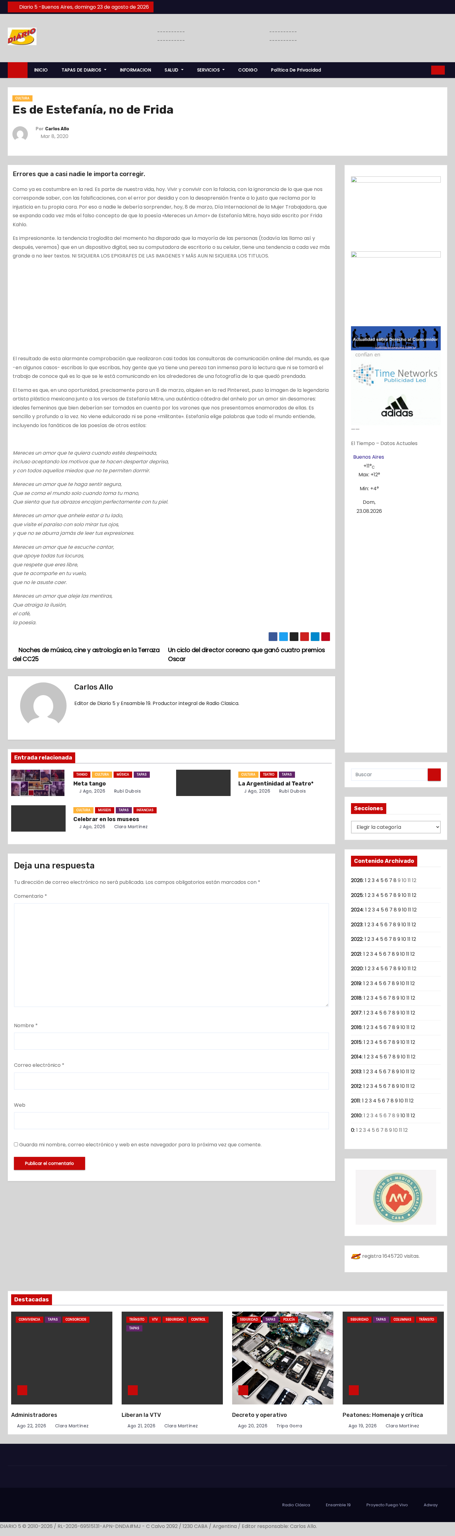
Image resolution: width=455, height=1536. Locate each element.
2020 (357, 968)
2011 (355, 1100)
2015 (356, 1042)
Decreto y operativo (259, 1415)
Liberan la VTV (141, 1415)
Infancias (145, 810)
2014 (356, 1056)
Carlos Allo (57, 129)
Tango (81, 774)
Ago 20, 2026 (252, 1426)
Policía (289, 1319)
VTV (155, 1319)
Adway (431, 1505)
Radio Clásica (296, 1505)
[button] (424, 69)
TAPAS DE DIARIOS (82, 70)
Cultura (22, 98)
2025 (357, 895)
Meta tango (89, 783)
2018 (356, 998)
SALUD (172, 70)
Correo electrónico (39, 1065)
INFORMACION (135, 70)
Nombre (26, 1025)
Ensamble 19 (338, 1505)
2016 (356, 1027)
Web (19, 1105)
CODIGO (248, 70)
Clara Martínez (130, 827)
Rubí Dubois (127, 791)
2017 (356, 1012)
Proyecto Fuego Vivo (387, 1505)
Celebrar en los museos (106, 819)
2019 (356, 983)
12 (414, 895)
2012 (356, 1086)
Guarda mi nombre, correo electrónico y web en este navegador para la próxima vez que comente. (140, 1144)
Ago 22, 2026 (31, 1426)
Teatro (268, 774)
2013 (356, 1071)
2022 (356, 939)
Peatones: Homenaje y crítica (383, 1415)
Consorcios (76, 1319)
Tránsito (136, 1319)
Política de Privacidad (296, 70)
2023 (356, 924)
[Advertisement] (171, 308)
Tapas (142, 774)
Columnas (402, 1319)
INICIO (41, 70)
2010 (356, 1115)
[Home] (18, 70)
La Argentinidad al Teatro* (276, 783)
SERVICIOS (209, 70)
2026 (357, 880)
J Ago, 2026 (91, 791)
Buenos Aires (368, 457)
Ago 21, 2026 (141, 1426)
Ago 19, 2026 (363, 1426)
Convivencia (29, 1319)
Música (123, 774)
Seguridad (175, 1319)
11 (409, 895)
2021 (356, 954)
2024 (357, 909)
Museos (104, 810)
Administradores (34, 1415)
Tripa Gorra (288, 1426)
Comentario (30, 896)
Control (198, 1319)
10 (404, 895)
